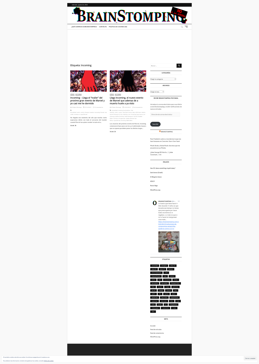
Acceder (153, 326)
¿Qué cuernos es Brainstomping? (84, 27)
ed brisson (138, 112)
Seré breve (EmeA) (156, 172)
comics (82, 112)
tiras (178, 301)
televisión (164, 301)
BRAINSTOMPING (167, 132)
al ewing (120, 110)
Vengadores (173, 304)
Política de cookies (49, 361)
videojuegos (155, 308)
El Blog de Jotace (156, 177)
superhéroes (83, 114)
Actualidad (73, 112)
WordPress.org (155, 190)
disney (176, 280)
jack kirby (175, 287)
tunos (159, 304)
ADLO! (152, 181)
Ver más (74, 125)
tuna (153, 304)
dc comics (167, 280)
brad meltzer (126, 110)
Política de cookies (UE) (118, 27)
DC (160, 280)
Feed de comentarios (157, 333)
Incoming (97, 112)
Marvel (102, 112)
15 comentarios (98, 107)
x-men (174, 308)
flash (153, 287)
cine (165, 276)
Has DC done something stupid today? (162, 168)
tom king (123, 120)
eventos (92, 112)
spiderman (155, 297)
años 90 (162, 269)
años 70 (172, 265)
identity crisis (126, 114)
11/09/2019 (127, 107)
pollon (174, 294)
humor (160, 287)
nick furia (115, 118)
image (167, 287)
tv (165, 304)
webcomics (165, 308)
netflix (153, 294)
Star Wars (164, 297)
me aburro (77, 114)
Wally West (129, 120)
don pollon (164, 283)
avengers (164, 265)
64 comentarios (138, 107)
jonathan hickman (119, 116)
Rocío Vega (154, 185)
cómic (78, 112)
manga (161, 290)
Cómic (72, 94)
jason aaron (140, 114)
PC (160, 294)
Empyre (87, 112)
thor (171, 301)
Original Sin (122, 118)
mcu (175, 290)
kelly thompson (129, 116)
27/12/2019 (87, 107)
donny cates (131, 112)
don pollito (155, 283)
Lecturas (78, 94)
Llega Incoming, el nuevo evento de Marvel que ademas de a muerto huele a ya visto (126, 100)
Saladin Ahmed (130, 118)
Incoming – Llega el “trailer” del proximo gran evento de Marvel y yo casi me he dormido (87, 100)
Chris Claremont (156, 272)
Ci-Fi (166, 272)
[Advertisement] (129, 44)
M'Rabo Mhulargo (76, 107)
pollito (166, 294)
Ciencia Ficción (156, 276)
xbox (153, 311)
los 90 (153, 290)
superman (154, 301)
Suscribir (155, 124)
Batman (171, 269)
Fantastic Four (175, 283)
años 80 (154, 269)
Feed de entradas (156, 329)
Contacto (103, 27)
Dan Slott (125, 112)
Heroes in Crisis (118, 114)
